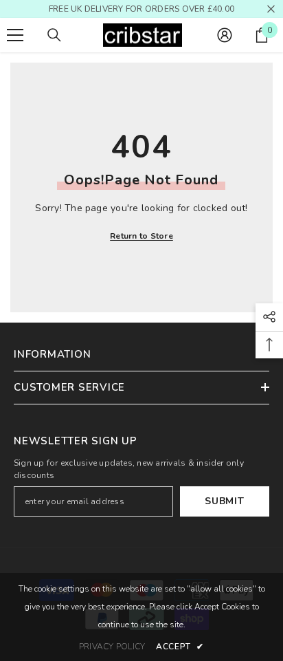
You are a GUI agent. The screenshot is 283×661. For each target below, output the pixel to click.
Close (271, 9)
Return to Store (141, 235)
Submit (224, 501)
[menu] (15, 35)
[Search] (54, 35)
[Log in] (225, 35)
